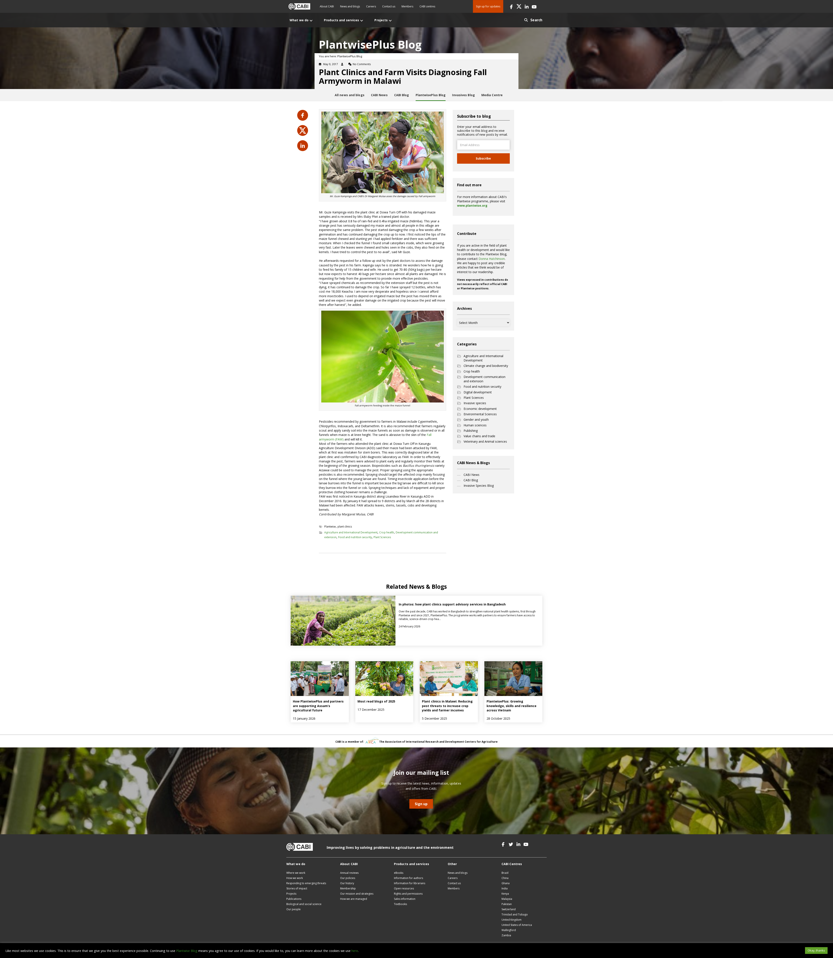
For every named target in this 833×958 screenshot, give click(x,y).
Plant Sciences (382, 537)
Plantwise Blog (186, 950)
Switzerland (509, 909)
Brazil (505, 873)
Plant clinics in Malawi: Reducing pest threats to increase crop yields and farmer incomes (447, 705)
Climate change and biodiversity (486, 366)
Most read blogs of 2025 (376, 701)
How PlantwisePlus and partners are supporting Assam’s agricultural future (318, 705)
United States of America (517, 925)
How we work (294, 878)
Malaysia (507, 899)
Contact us (388, 6)
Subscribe (483, 158)
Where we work (295, 873)
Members (407, 6)
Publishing (471, 431)
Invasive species (475, 403)
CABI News (471, 475)
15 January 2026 (304, 718)
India (505, 888)
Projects (291, 893)
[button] (511, 6)
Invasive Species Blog (479, 485)
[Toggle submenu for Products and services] (361, 20)
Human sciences (475, 425)
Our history (347, 883)
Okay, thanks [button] (816, 950)
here (354, 950)
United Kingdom (511, 920)
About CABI (327, 6)
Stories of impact (296, 888)
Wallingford (509, 930)
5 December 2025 (434, 718)
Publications (293, 899)
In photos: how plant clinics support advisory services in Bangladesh (453, 604)
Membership (348, 888)
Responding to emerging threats (306, 883)
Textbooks (400, 904)
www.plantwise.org (472, 205)
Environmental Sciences (480, 414)
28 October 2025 (498, 718)
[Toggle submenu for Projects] (390, 20)
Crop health (386, 532)
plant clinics (345, 526)
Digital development (478, 392)
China (505, 878)
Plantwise (330, 526)
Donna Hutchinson (492, 259)
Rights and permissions (408, 893)
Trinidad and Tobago (515, 914)
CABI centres (427, 6)
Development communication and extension (484, 379)
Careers (371, 6)
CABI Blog (471, 480)
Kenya (505, 893)
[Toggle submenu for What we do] (311, 20)
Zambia (506, 935)
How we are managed (353, 899)
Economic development (480, 409)
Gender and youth (476, 419)
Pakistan (507, 904)
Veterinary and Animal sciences (485, 441)
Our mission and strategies (356, 893)
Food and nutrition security (355, 537)
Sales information (404, 899)
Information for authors (408, 878)
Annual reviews (349, 873)
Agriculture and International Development (350, 532)
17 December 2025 (370, 709)
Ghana (506, 883)
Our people (293, 909)
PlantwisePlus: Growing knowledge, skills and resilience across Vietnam (511, 705)
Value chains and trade (479, 436)
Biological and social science (303, 904)
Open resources (404, 888)
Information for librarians (409, 883)
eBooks (398, 873)
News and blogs (350, 6)
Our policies (347, 878)
